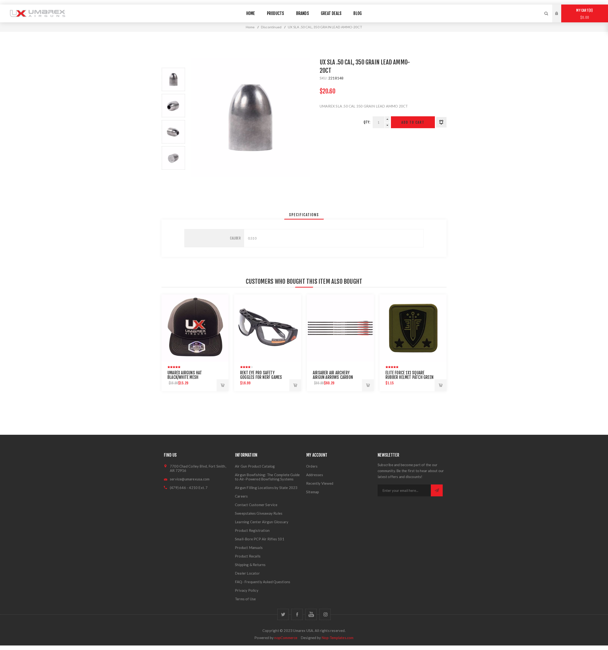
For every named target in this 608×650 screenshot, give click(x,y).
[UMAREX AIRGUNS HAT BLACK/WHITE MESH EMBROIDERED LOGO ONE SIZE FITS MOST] (195, 328)
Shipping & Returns (250, 564)
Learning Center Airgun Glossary (261, 522)
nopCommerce (285, 637)
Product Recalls (248, 556)
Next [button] (173, 175)
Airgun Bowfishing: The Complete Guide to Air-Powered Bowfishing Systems (267, 477)
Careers (241, 496)
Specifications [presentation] (304, 214)
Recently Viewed (319, 483)
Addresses (314, 475)
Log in (560, 9)
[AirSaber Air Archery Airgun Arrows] (340, 328)
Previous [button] (173, 62)
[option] (173, 79)
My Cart (583, 14)
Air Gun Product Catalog (255, 466)
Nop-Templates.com (337, 637)
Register (560, 18)
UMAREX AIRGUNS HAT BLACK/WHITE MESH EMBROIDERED (184, 377)
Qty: (367, 122)
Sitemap (312, 492)
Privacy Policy (246, 590)
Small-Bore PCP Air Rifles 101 (259, 539)
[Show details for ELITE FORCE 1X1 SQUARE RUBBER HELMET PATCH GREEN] (413, 328)
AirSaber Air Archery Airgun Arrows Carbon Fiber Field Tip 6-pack (333, 377)
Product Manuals (249, 547)
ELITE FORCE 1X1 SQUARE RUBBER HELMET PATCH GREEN (409, 375)
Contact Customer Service (256, 505)
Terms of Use (245, 599)
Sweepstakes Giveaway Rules (258, 513)
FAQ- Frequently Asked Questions (262, 582)
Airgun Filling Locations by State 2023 (266, 487)
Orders (312, 466)
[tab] (304, 215)
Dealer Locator (247, 573)
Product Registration (252, 530)
